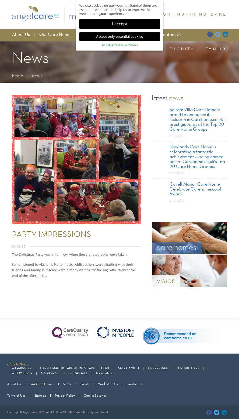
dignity (182, 48)
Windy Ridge (21, 373)
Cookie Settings (95, 395)
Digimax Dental (98, 412)
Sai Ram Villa (128, 368)
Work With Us (108, 384)
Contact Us (170, 35)
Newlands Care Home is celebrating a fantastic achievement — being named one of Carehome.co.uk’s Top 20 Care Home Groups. (197, 157)
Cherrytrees (158, 368)
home (17, 76)
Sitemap (40, 395)
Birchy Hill (78, 373)
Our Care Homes (55, 35)
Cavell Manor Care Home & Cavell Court (74, 368)
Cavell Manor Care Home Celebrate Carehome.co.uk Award (195, 189)
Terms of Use (16, 395)
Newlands (104, 373)
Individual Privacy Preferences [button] (120, 45)
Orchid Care (188, 368)
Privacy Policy (65, 395)
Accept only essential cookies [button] (119, 36)
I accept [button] (119, 24)
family (216, 48)
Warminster (21, 368)
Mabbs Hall (50, 373)
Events (84, 384)
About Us (21, 35)
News (67, 384)
